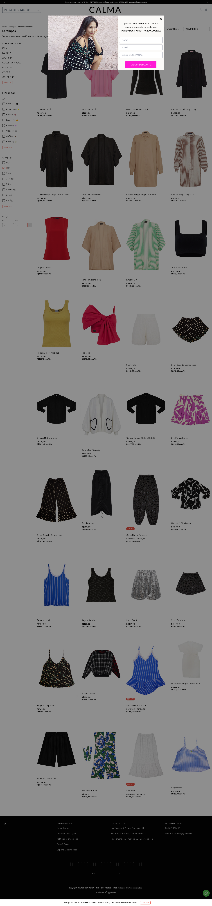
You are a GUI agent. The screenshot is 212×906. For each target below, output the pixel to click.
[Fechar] (161, 19)
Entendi (145, 903)
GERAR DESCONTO (141, 64)
